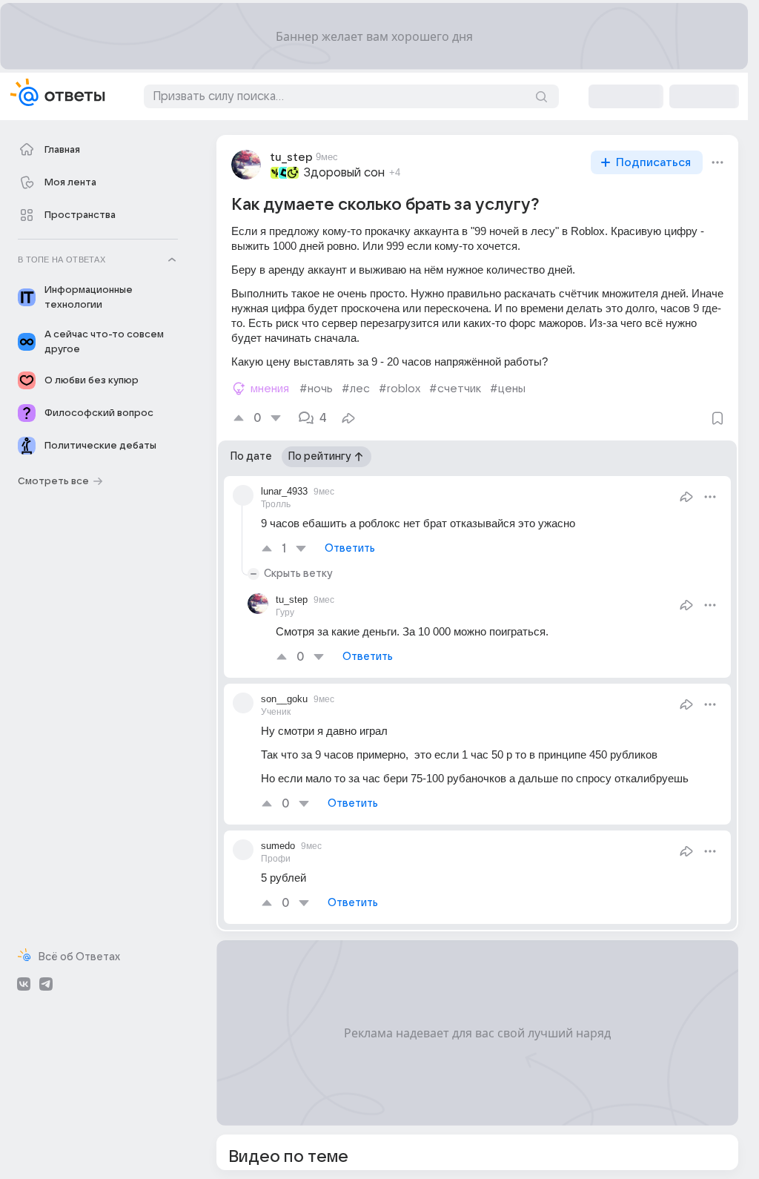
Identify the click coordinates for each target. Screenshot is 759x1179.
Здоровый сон (344, 172)
